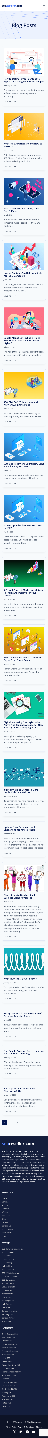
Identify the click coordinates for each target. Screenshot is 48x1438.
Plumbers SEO (7, 1379)
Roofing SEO (7, 1392)
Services (5, 1202)
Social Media (7, 1290)
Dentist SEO (7, 1361)
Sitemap (39, 1427)
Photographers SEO (10, 1351)
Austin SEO (6, 1321)
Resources (6, 1215)
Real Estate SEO (8, 1337)
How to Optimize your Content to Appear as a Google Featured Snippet (24, 80)
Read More (10, 102)
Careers (5, 1222)
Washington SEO (8, 1300)
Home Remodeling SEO (11, 1372)
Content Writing (8, 1318)
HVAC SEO (6, 1358)
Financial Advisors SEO (11, 1365)
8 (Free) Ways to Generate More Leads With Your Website (21, 791)
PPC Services (7, 1297)
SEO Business (7, 1229)
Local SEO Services (9, 1276)
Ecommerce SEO (8, 1354)
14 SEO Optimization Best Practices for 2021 (23, 527)
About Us (5, 1205)
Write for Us (7, 1233)
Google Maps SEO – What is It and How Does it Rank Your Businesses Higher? (22, 340)
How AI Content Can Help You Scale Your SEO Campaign (23, 274)
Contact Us (6, 1226)
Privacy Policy (11, 1427)
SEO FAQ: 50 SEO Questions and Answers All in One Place (21, 403)
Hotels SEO (6, 1403)
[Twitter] (14, 1432)
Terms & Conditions (26, 1427)
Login (4, 1236)
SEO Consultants (8, 1280)
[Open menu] (43, 5)
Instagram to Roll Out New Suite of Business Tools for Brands (23, 1015)
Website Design (8, 1283)
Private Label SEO (9, 1259)
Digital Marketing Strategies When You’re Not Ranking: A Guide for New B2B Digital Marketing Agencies (23, 725)
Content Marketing (9, 1311)
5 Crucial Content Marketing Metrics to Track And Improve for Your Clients (23, 593)
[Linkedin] (21, 1432)
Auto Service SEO (9, 1375)
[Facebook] (27, 1432)
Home (4, 1198)
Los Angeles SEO (9, 1287)
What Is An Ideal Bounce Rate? (20, 978)
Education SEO (8, 1368)
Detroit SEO (6, 1307)
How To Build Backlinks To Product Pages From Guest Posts (22, 659)
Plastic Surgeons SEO (10, 1344)
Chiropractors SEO (9, 1382)
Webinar (5, 1212)
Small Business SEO (10, 1334)
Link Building (7, 1266)
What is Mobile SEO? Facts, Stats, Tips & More (22, 210)
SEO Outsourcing (9, 1252)
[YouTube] (33, 1432)
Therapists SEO (8, 1399)
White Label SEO (8, 1269)
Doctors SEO (7, 1406)
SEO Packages (7, 1262)
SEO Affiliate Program (10, 1273)
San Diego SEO (8, 1314)
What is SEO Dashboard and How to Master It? (23, 145)
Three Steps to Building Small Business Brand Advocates (19, 896)
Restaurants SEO (8, 1396)
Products (5, 1208)
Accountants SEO (9, 1347)
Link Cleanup (7, 1304)
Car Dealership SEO (9, 1389)
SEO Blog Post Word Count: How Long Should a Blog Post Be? (24, 465)
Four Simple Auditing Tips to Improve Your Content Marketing (24, 1052)
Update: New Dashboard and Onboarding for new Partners (19, 828)
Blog (4, 1219)
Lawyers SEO (7, 1341)
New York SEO (8, 1294)
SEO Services (7, 1256)
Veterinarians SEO (9, 1385)
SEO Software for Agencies (13, 1249)
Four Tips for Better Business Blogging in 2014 (19, 1090)
